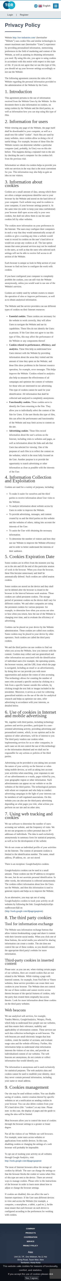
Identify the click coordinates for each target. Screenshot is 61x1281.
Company (30, 1229)
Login (10, 14)
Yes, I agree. (31, 1278)
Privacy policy (30, 1246)
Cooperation (30, 1237)
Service (30, 1241)
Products (31, 1233)
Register (24, 14)
